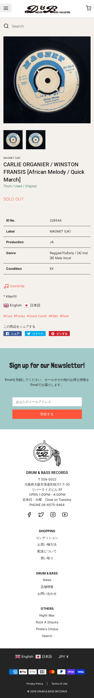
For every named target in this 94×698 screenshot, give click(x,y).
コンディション (47, 538)
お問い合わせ (47, 593)
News (47, 580)
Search (47, 636)
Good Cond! (38, 316)
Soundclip (17, 286)
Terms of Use (59, 683)
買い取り (47, 558)
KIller (54, 316)
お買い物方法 (47, 544)
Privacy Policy (34, 683)
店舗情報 (47, 587)
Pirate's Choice (47, 629)
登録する (47, 414)
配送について (47, 551)
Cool (8, 316)
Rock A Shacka (47, 622)
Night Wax (47, 615)
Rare (65, 316)
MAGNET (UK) (11, 157)
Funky (20, 316)
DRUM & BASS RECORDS (52, 691)
